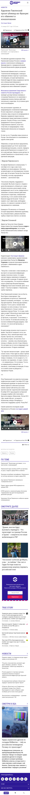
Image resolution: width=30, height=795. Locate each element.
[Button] (7, 30)
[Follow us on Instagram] (14, 779)
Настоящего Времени (17, 256)
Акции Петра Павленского (12, 417)
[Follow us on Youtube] (10, 779)
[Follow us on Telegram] (18, 779)
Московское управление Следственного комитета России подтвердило (13, 92)
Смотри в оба (9, 703)
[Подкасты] (25, 779)
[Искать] (23, 793)
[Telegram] (15, 793)
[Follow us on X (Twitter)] (6, 779)
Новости (4, 7)
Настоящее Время (6, 23)
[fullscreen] (27, 46)
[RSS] (21, 779)
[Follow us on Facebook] (2, 779)
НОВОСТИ (6, 653)
